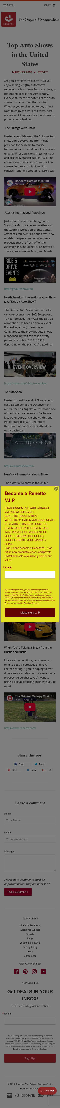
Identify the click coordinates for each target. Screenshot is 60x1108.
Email (8, 567)
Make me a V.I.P (30, 612)
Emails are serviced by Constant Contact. (21, 603)
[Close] (56, 489)
